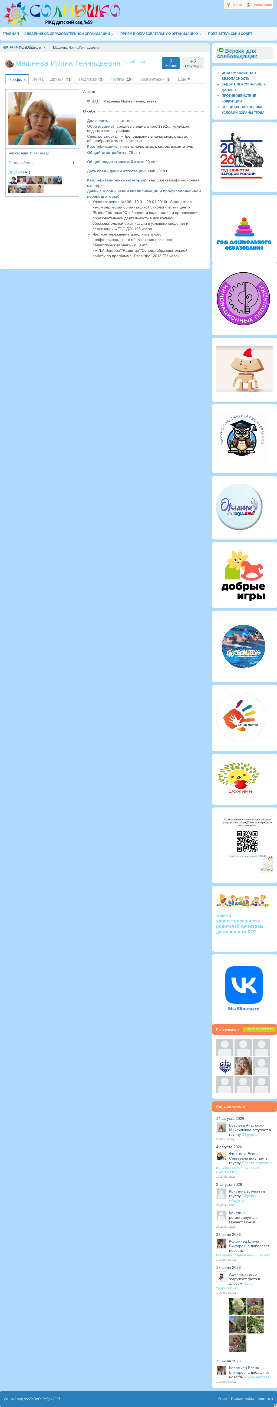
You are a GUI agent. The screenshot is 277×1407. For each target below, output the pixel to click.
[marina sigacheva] (39, 180)
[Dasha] (21, 189)
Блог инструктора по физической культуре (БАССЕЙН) (244, 1167)
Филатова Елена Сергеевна (244, 1155)
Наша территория (234, 1285)
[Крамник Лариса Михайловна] (21, 180)
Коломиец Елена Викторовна (244, 1243)
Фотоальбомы (41, 162)
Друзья (15, 172)
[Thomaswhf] (261, 1054)
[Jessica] (261, 1092)
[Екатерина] (57, 180)
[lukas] (243, 1054)
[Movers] (224, 1073)
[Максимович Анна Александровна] (12, 180)
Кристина (237, 1191)
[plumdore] (243, 1073)
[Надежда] (224, 1092)
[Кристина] (224, 1054)
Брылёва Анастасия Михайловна (247, 1127)
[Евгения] (261, 1073)
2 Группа (250, 1134)
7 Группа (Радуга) (243, 1198)
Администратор (243, 1274)
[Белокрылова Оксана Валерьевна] (39, 189)
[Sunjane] (243, 1092)
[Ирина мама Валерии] (12, 189)
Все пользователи (259, 1029)
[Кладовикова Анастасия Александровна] (30, 180)
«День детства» (258, 1377)
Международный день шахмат (243, 1255)
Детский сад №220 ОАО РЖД (26, 1399)
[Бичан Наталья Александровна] (48, 180)
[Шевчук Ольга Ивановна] (30, 189)
